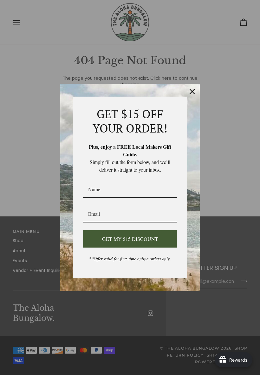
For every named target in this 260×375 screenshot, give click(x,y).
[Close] (192, 91)
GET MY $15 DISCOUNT (130, 238)
